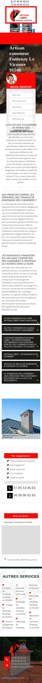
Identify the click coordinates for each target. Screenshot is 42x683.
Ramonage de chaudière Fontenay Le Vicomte (20, 608)
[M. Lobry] (21, 15)
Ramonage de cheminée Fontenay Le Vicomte (34, 602)
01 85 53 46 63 (21, 1)
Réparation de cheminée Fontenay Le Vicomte (34, 621)
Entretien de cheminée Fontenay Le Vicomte (7, 594)
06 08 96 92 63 (21, 4)
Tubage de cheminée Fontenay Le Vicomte (7, 611)
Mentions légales (32, 678)
